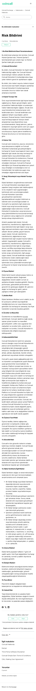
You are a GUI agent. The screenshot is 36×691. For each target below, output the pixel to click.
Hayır (23, 618)
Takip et (6, 44)
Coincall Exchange (7, 10)
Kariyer (4, 648)
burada (25, 317)
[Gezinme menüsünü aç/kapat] (30, 3)
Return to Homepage (9, 687)
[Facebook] (3, 607)
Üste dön (5, 635)
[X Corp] (5, 607)
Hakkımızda (19, 10)
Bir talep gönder (27, 628)
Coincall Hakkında (8, 644)
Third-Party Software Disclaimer (13, 652)
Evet (13, 618)
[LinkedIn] (8, 607)
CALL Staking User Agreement (12, 659)
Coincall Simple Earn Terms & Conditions (16, 656)
